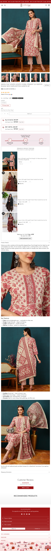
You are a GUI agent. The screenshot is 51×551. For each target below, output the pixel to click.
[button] (2, 5)
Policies (3, 540)
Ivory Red (4, 102)
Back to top (26, 548)
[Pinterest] (27, 514)
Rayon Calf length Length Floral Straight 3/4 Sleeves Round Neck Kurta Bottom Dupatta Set (32, 159)
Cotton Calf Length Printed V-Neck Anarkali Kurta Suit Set (30, 179)
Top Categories (5, 534)
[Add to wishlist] (47, 70)
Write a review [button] (25, 487)
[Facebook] (22, 514)
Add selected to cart (25, 238)
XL (9, 110)
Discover (3, 537)
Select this (22, 183)
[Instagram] (24, 514)
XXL (12, 110)
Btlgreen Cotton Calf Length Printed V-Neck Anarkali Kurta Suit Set (32, 199)
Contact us (37, 528)
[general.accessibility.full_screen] (48, 10)
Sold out (21, 164)
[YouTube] (29, 514)
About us (14, 528)
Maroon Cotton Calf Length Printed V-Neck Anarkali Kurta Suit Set (32, 220)
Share (47, 85)
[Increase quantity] (7, 113)
